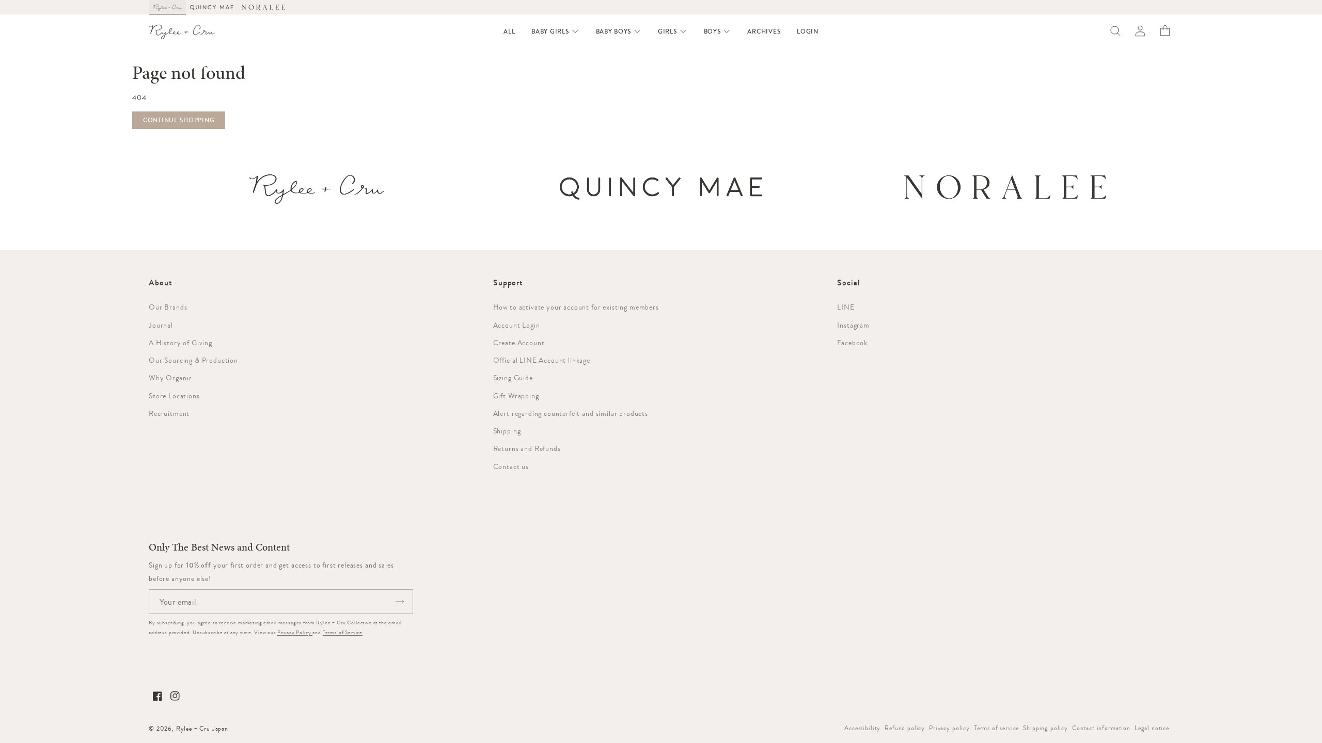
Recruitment (169, 413)
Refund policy (905, 728)
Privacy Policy (295, 632)
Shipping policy (1045, 728)
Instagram (853, 325)
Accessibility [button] (862, 728)
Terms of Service (343, 632)
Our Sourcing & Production (193, 360)
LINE (845, 307)
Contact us (511, 466)
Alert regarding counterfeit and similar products (570, 413)
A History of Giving (180, 342)
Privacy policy (949, 728)
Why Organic (170, 377)
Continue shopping (178, 120)
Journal (161, 325)
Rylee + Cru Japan (202, 728)
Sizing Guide (513, 377)
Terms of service (996, 728)
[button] (555, 31)
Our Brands (168, 307)
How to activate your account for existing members (576, 307)
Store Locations (174, 395)
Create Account (519, 342)
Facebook (852, 342)
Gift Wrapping (516, 395)
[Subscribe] (399, 601)
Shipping (507, 430)
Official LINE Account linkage (541, 360)
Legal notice (1152, 728)
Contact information (1101, 728)
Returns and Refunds (527, 448)
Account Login (516, 325)
